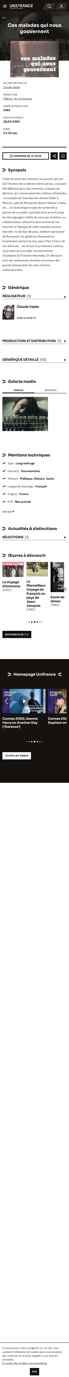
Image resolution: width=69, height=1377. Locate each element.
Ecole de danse (57, 599)
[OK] (34, 1371)
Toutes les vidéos (16, 755)
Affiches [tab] (50, 390)
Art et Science (23, 99)
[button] (43, 402)
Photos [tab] (18, 390)
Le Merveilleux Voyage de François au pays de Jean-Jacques (36, 594)
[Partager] (54, 156)
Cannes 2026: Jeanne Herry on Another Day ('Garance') (20, 723)
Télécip (8, 99)
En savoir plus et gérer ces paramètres (24, 1363)
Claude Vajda (11, 87)
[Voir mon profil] (61, 6)
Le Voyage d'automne (11, 584)
